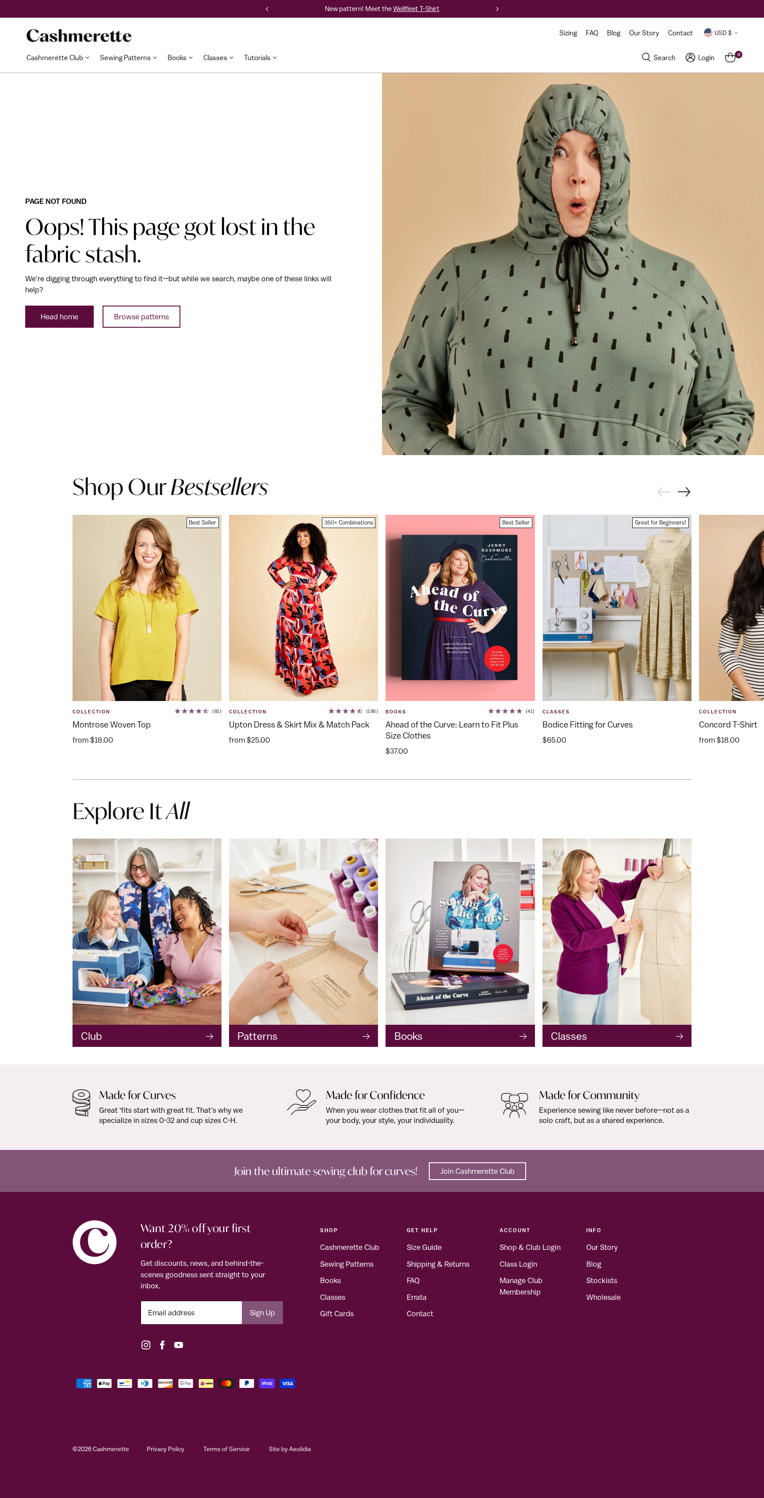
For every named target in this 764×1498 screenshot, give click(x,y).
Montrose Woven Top (112, 724)
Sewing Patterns (347, 1264)
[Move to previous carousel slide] (663, 491)
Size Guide (424, 1247)
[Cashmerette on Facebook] (162, 1345)
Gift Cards (337, 1313)
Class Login (518, 1264)
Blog (593, 1264)
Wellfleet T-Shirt (416, 8)
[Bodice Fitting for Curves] (616, 608)
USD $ (723, 32)
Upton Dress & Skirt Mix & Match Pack (299, 724)
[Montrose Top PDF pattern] (147, 608)
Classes (332, 1297)
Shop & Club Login (530, 1247)
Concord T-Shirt (728, 724)
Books (396, 711)
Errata (417, 1297)
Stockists (601, 1280)
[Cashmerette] (79, 35)
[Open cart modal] (730, 57)
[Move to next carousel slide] (684, 493)
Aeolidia (300, 1448)
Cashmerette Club (349, 1247)
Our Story (602, 1247)
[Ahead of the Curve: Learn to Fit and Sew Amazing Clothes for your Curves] (460, 608)
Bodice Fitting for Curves (587, 724)
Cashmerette (111, 1448)
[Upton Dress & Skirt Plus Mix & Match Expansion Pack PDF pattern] (303, 608)
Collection (92, 711)
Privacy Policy (165, 1448)
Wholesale (603, 1297)
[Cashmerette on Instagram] (146, 1345)
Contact (420, 1313)
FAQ (413, 1280)
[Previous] (267, 9)
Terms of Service (226, 1448)
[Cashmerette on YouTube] (178, 1345)
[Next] (497, 9)
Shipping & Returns (438, 1264)
